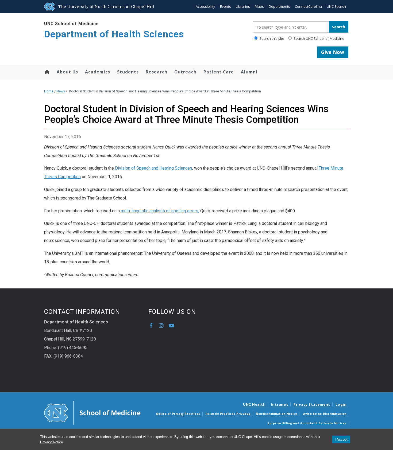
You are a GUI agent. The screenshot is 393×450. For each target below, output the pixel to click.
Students (128, 72)
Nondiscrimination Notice (276, 414)
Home (46, 71)
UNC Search (336, 6)
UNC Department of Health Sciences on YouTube (171, 325)
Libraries (243, 6)
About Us (67, 72)
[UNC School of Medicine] (92, 412)
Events (225, 6)
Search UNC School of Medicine (318, 38)
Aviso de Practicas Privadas (228, 414)
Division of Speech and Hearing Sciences (153, 168)
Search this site (271, 38)
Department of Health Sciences (114, 34)
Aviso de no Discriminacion (325, 414)
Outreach (185, 72)
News (60, 91)
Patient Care (218, 72)
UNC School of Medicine (71, 23)
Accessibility (205, 6)
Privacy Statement (312, 404)
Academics (97, 72)
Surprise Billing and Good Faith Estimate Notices (307, 423)
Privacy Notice (51, 442)
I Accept (341, 439)
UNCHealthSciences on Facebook (151, 325)
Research (156, 72)
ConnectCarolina (308, 6)
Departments (279, 6)
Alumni (249, 72)
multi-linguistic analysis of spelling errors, (160, 210)
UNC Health (254, 404)
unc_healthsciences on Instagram (161, 325)
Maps (259, 6)
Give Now (332, 52)
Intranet (279, 404)
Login (341, 404)
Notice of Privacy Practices (178, 414)
